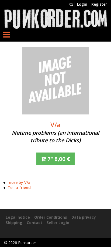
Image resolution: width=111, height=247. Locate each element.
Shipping (14, 222)
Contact (34, 222)
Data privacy (83, 217)
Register (99, 4)
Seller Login (58, 222)
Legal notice (18, 217)
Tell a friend (19, 187)
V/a (55, 124)
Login (82, 4)
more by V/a (19, 182)
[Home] (55, 18)
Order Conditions (50, 217)
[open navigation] (6, 34)
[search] (71, 4)
